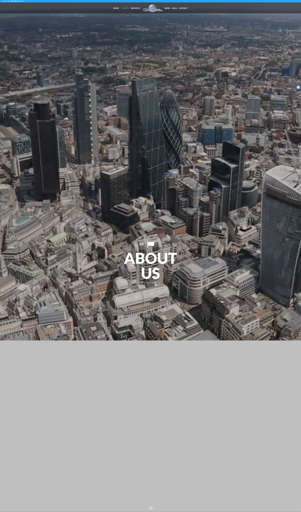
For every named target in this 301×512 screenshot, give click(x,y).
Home (116, 8)
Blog (174, 8)
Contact (183, 8)
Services (135, 8)
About (125, 8)
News (167, 8)
